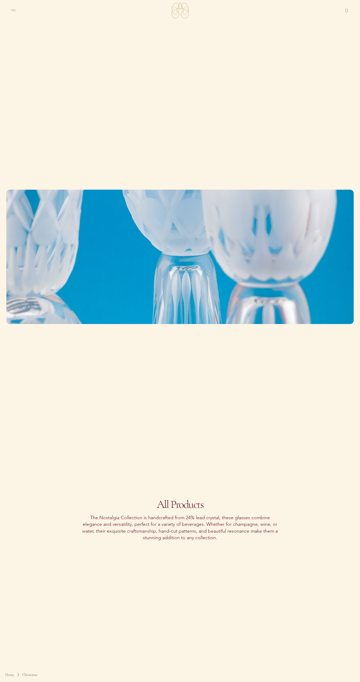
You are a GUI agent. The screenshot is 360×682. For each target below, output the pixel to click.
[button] (347, 10)
